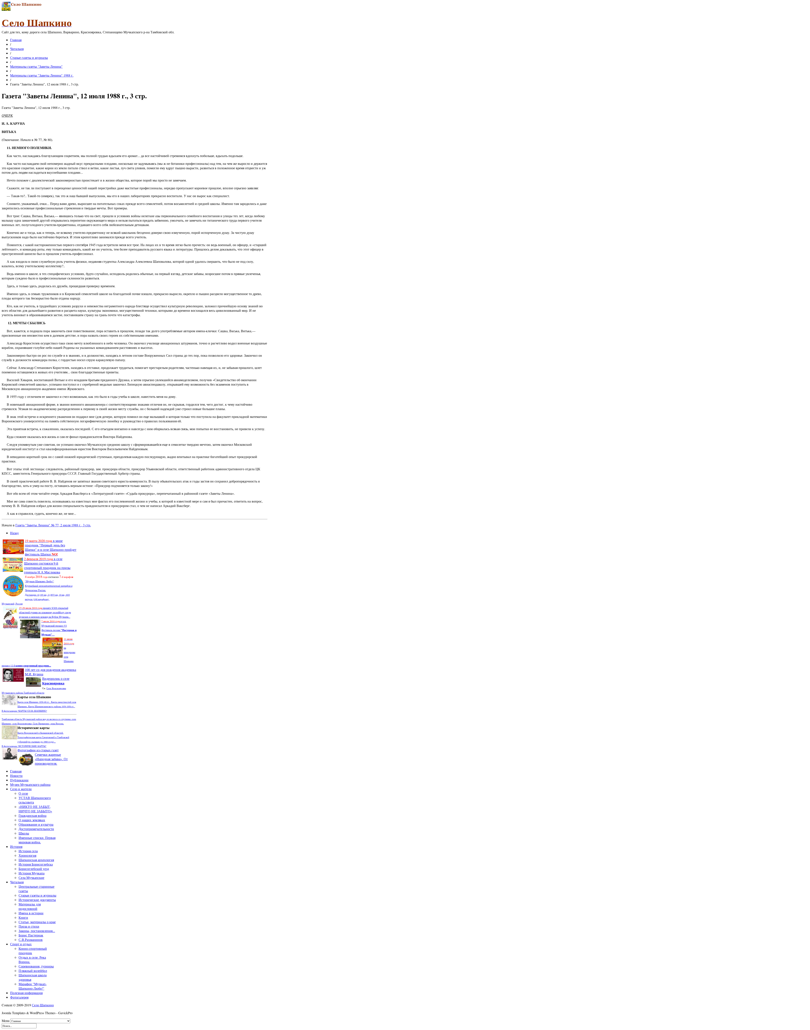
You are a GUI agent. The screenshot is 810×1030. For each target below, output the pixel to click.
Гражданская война (32, 815)
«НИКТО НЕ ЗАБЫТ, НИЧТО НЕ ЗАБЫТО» (35, 808)
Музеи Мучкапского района (30, 784)
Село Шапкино (43, 1005)
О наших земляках (32, 820)
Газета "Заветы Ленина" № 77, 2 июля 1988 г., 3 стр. (53, 525)
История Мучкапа (32, 873)
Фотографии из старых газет (38, 750)
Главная (16, 40)
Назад (14, 533)
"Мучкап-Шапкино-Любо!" (39, 581)
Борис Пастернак (31, 935)
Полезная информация (26, 993)
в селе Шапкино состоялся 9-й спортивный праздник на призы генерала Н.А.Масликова (47, 565)
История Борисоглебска (36, 864)
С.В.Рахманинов (31, 939)
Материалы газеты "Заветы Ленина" (36, 66)
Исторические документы (37, 899)
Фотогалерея (19, 997)
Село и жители (21, 789)
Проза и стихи (29, 926)
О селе (23, 793)
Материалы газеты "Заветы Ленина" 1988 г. (41, 75)
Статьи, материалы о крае (37, 922)
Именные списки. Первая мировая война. (37, 839)
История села (28, 851)
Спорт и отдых (21, 944)
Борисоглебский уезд (34, 868)
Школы (24, 833)
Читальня (17, 48)
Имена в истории (31, 913)
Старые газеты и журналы (29, 57)
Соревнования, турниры (36, 966)
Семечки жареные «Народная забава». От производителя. (51, 759)
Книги (23, 917)
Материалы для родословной (30, 906)
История (16, 846)
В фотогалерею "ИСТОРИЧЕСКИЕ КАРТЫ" (24, 746)
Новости (16, 775)
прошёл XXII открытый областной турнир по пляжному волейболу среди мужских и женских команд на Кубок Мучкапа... (45, 612)
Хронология (27, 855)
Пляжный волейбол (33, 970)
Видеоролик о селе (55, 680)
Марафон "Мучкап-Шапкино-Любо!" (33, 986)
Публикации (19, 780)
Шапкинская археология (36, 860)
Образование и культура (36, 824)
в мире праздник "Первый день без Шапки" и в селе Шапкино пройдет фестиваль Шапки (50, 547)
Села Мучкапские (31, 877)
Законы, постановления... (37, 930)
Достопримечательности (36, 829)
